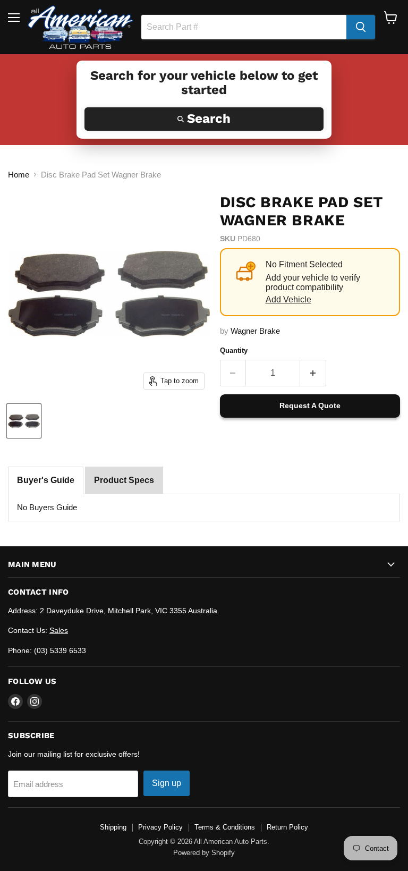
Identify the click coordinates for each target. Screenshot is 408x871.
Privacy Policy (160, 827)
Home (18, 174)
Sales (58, 630)
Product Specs (124, 480)
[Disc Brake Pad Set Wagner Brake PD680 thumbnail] (24, 421)
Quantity (234, 350)
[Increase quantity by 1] (313, 373)
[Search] (360, 27)
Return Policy (287, 827)
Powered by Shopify (204, 853)
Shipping (113, 827)
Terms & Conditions (224, 827)
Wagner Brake (255, 330)
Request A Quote (310, 405)
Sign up (166, 783)
